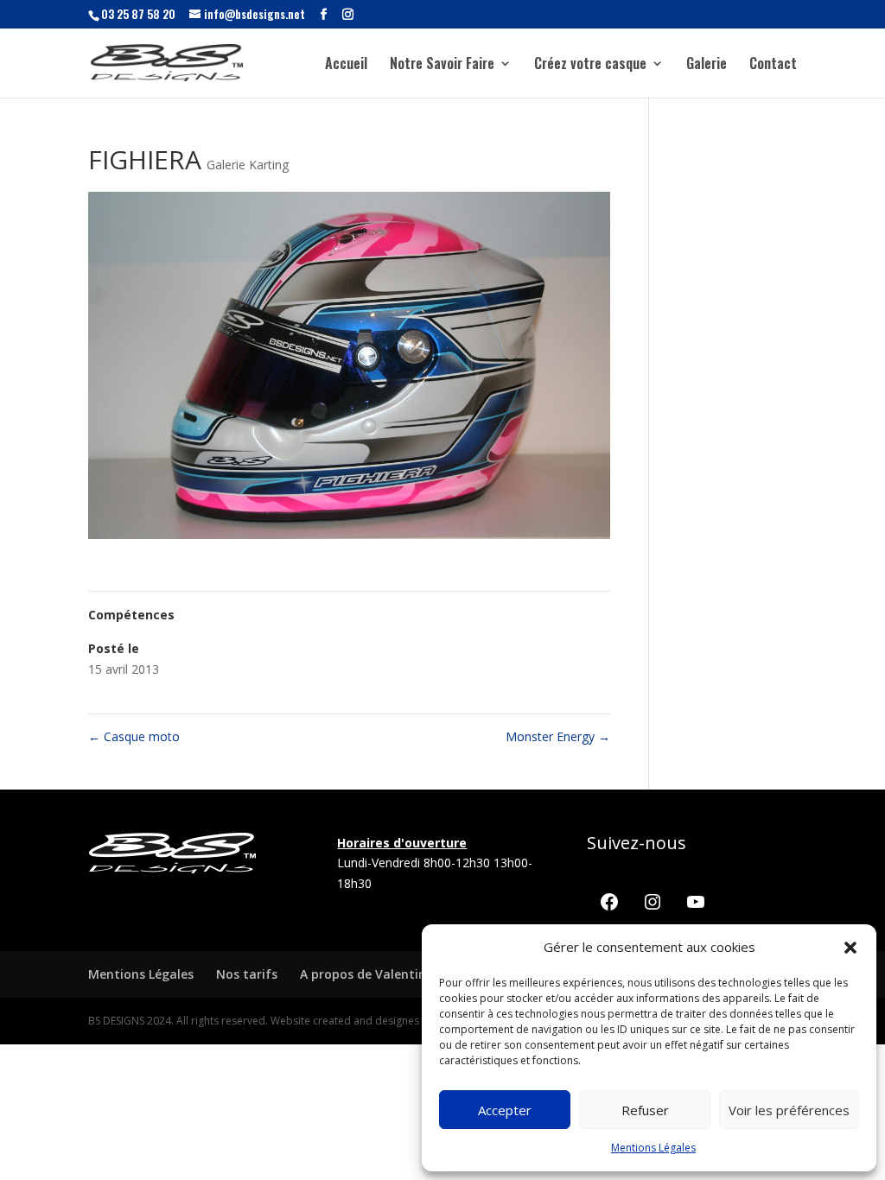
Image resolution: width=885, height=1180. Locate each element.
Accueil (346, 65)
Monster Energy (558, 736)
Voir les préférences (789, 1110)
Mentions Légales (653, 1147)
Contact (773, 65)
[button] (850, 947)
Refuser (645, 1110)
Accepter (505, 1110)
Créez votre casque (590, 65)
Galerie (706, 65)
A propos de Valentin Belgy (381, 974)
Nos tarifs (246, 974)
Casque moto (134, 736)
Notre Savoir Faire (442, 65)
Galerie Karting (248, 164)
